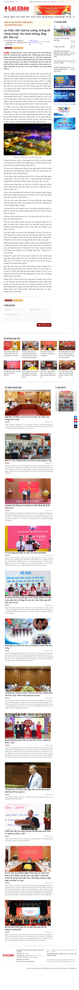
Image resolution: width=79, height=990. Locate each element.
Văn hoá (23, 17)
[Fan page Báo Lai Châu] (75, 417)
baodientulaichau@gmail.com (27, 961)
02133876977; (26, 959)
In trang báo (9, 48)
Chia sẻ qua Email (18, 48)
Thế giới (33, 17)
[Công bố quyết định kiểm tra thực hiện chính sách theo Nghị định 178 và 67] (12, 345)
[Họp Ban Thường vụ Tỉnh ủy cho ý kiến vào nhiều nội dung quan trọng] (28, 403)
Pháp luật (68, 17)
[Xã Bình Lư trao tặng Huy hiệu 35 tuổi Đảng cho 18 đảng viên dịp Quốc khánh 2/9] (48, 365)
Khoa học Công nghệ (47, 17)
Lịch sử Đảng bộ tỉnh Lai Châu (13, 25)
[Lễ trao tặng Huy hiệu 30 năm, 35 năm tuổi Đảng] (28, 538)
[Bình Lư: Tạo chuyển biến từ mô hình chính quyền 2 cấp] (28, 446)
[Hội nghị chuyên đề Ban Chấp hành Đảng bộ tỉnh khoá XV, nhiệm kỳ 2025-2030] (67, 365)
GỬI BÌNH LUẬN (45, 325)
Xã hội (18, 17)
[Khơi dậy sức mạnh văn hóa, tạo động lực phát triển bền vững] (28, 631)
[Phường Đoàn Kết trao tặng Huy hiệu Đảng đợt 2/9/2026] (12, 365)
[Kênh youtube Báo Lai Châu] (75, 420)
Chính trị (12, 17)
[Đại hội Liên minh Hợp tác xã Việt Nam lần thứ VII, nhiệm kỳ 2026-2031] (28, 913)
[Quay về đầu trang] (75, 986)
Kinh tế (28, 17)
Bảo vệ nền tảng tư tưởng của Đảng (21, 22)
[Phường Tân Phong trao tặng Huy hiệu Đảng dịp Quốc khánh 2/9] (28, 491)
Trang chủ (6, 17)
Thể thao (38, 17)
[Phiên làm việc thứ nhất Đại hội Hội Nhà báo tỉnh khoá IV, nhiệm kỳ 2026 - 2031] (28, 817)
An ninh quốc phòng (59, 17)
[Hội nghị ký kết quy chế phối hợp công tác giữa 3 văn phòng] (48, 345)
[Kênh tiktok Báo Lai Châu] (75, 426)
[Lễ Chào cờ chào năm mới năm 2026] (64, 30)
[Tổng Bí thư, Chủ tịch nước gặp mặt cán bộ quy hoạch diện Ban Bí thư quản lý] (28, 775)
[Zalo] (75, 423)
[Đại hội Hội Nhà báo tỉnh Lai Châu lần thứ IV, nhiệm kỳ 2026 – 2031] (28, 726)
